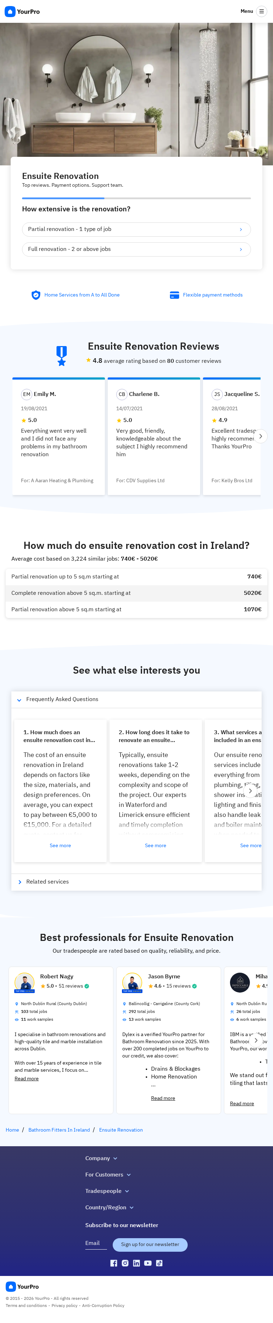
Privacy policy (64, 1306)
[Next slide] (260, 436)
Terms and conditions (26, 1306)
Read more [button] (27, 1078)
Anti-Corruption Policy (103, 1306)
